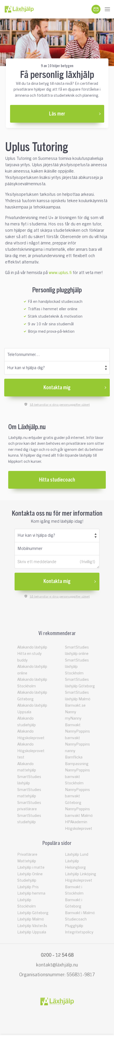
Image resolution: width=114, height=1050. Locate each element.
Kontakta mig (57, 387)
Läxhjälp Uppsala (31, 932)
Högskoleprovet (78, 880)
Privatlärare (27, 855)
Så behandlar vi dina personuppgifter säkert (60, 404)
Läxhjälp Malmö (30, 919)
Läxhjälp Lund (76, 855)
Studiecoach (76, 919)
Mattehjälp (26, 861)
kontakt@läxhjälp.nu (57, 965)
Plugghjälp (74, 926)
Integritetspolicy (79, 932)
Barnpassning (77, 764)
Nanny (70, 712)
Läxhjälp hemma (31, 893)
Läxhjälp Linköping (80, 874)
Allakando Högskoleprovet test (31, 750)
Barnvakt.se (75, 705)
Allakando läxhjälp (32, 647)
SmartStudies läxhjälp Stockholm (77, 666)
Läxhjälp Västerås (32, 926)
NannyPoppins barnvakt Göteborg (77, 796)
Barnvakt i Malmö (80, 913)
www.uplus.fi (60, 273)
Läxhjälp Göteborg (33, 913)
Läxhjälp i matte (31, 867)
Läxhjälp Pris (28, 887)
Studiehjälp (26, 880)
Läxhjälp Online (30, 874)
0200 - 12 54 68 (57, 955)
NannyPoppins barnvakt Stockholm (77, 776)
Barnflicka (73, 757)
